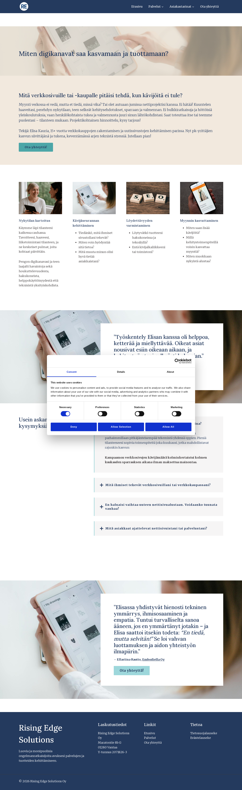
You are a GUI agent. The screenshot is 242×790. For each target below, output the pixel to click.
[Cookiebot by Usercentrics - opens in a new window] (177, 361)
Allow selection (121, 427)
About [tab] (170, 371)
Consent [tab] (72, 371)
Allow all (168, 427)
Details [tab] (121, 371)
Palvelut (150, 738)
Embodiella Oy (153, 659)
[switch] (102, 413)
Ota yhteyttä (209, 6)
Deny (73, 427)
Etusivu (137, 6)
